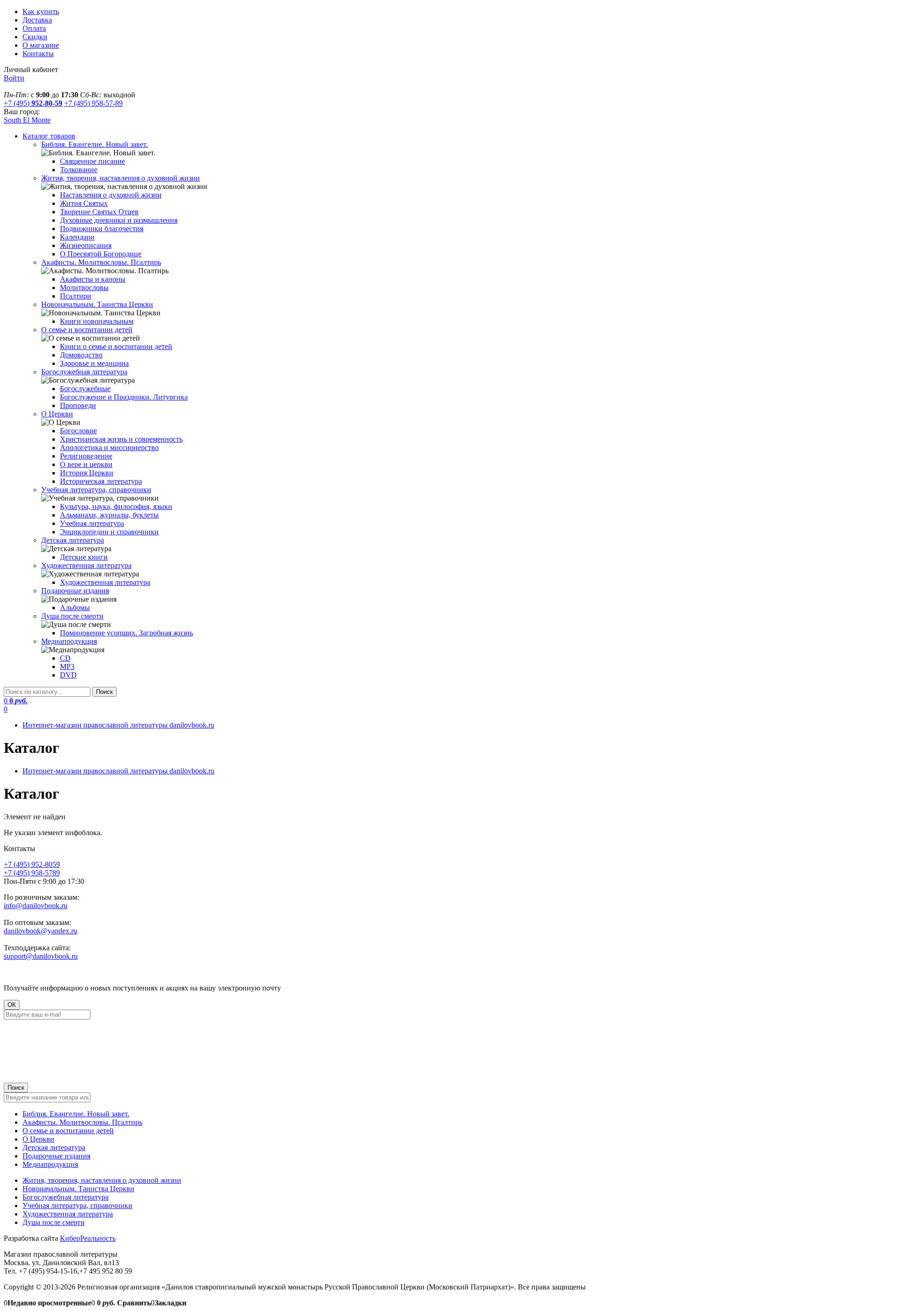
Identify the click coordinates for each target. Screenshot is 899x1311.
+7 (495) (33, 103)
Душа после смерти (53, 1222)
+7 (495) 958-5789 (32, 873)
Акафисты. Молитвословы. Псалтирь (82, 1122)
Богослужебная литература (65, 1197)
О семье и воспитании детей (68, 1131)
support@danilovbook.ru (41, 956)
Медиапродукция (50, 1164)
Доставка (37, 20)
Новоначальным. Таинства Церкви (78, 1189)
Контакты (38, 54)
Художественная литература (67, 1214)
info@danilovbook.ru (35, 906)
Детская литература (53, 1147)
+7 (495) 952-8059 (32, 864)
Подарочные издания (56, 1156)
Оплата (34, 28)
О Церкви (38, 1139)
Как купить (40, 11)
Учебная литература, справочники (77, 1205)
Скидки (34, 37)
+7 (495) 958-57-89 (93, 103)
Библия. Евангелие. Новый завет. (75, 1114)
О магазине (40, 45)
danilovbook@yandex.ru (40, 931)
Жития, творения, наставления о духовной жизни (101, 1180)
